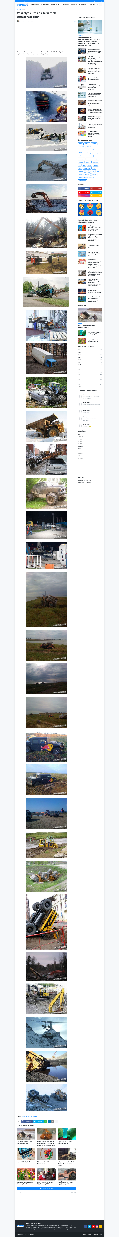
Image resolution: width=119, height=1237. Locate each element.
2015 (90, 372)
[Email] (52, 1121)
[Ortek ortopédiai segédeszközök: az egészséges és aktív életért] (82, 133)
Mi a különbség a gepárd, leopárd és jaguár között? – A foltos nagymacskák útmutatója (95, 237)
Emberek (80, 439)
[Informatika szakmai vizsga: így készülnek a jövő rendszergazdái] (82, 51)
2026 (90, 349)
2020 (90, 364)
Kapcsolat (25, 1)
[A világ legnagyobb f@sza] (82, 246)
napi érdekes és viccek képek (86, 150)
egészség (88, 153)
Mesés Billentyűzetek (24, 1162)
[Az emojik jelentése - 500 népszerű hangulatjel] (90, 209)
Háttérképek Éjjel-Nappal (84, 482)
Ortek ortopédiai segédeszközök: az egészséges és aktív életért (93, 134)
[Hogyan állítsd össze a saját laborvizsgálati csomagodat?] (82, 95)
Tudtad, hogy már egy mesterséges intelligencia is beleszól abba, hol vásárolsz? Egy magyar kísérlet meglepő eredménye (95, 61)
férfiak (92, 171)
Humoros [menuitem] (92, 4)
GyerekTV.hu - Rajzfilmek (84, 480)
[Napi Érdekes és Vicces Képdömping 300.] (26, 1174)
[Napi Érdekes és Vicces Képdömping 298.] (67, 1174)
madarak (81, 171)
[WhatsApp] (45, 1121)
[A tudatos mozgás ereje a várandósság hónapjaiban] (82, 126)
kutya (89, 165)
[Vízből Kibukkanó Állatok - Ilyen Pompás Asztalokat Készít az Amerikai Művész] (46, 1134)
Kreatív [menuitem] (73, 4)
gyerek (96, 165)
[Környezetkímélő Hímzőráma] (46, 1154)
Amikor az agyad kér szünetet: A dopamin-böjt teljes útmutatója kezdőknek (94, 71)
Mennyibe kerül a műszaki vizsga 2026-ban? (94, 254)
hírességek (87, 168)
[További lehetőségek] (56, 1121)
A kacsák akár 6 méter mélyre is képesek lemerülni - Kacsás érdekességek (94, 299)
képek (23, 9)
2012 (90, 379)
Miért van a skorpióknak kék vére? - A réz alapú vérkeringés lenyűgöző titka (95, 103)
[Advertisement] (46, 37)
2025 (90, 352)
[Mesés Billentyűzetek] (26, 1154)
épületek (81, 162)
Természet (80, 458)
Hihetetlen (80, 446)
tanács (96, 159)
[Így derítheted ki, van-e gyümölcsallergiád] (82, 79)
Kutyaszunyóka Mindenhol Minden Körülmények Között (67, 1163)
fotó (80, 168)
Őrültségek (80, 456)
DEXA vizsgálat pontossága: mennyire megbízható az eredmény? (94, 87)
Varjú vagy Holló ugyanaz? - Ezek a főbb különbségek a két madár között (94, 228)
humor (80, 143)
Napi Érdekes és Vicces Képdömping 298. (65, 1183)
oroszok (28, 1116)
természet (81, 146)
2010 (90, 384)
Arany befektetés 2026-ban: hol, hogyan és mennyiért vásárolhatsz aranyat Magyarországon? (94, 282)
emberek (94, 143)
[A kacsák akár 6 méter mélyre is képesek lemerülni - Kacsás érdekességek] (82, 299)
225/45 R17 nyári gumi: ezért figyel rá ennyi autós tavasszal (94, 118)
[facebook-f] (85, 1226)
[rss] (101, 1)
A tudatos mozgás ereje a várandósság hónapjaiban (95, 126)
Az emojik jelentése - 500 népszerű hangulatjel (87, 221)
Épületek (80, 441)
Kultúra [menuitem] (65, 4)
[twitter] (97, 1)
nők (84, 165)
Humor (79, 448)
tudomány (81, 159)
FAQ (101, 1234)
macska (88, 162)
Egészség (80, 436)
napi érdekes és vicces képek (86, 177)
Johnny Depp (82, 180)
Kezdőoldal (19, 1)
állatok (89, 146)
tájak (98, 171)
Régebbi (73, 1192)
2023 (90, 357)
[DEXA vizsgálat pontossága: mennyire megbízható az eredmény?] (82, 86)
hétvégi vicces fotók (84, 174)
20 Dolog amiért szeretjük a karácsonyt (94, 291)
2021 (90, 362)
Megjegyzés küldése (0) (46, 1188)
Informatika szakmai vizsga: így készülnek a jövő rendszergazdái (94, 51)
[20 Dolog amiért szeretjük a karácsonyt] (82, 291)
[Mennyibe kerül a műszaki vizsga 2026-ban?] (82, 254)
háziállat (95, 162)
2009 (90, 387)
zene (94, 168)
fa (87, 171)
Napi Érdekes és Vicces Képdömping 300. (25, 1183)
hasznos (89, 159)
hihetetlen (89, 156)
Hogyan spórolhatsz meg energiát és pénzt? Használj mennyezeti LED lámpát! (95, 273)
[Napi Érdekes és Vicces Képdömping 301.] (67, 1134)
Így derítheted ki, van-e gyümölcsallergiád (95, 78)
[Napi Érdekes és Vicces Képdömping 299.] (46, 1174)
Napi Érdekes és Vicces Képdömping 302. (25, 1142)
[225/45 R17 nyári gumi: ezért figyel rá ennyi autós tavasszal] (82, 118)
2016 (90, 369)
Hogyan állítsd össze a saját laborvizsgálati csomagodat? (94, 94)
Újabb (19, 1192)
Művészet (80, 453)
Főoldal (19, 9)
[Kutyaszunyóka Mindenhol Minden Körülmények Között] (67, 1154)
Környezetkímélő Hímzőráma (43, 1163)
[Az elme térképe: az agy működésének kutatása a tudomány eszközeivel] (82, 111)
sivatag (94, 174)
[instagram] (97, 1226)
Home (84, 1234)
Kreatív (80, 451)
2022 (90, 359)
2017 (90, 367)
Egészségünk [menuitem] (55, 4)
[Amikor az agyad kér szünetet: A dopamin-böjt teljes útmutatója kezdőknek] (82, 70)
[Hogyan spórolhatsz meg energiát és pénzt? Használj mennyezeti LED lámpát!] (82, 273)
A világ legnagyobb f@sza (93, 246)
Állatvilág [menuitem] (34, 4)
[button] (97, 4)
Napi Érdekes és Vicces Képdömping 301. (65, 1142)
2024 (90, 354)
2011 (90, 382)
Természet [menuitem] (44, 4)
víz (79, 165)
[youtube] (99, 1)
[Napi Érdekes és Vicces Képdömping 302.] (26, 1134)
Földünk (81, 153)
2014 (90, 374)
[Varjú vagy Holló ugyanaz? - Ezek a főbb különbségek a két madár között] (82, 228)
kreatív (87, 143)
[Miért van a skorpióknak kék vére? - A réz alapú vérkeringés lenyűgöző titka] (82, 102)
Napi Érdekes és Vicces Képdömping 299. (45, 1183)
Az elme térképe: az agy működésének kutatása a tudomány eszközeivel (95, 110)
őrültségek (34, 1116)
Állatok (79, 434)
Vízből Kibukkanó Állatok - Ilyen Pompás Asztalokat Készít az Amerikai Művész (46, 1143)
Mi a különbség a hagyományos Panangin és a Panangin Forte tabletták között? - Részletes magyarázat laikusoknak (95, 263)
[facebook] (94, 1)
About (89, 1234)
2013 (90, 377)
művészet (81, 156)
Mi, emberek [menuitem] (82, 4)
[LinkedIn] (49, 1121)
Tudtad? (31, 1234)
